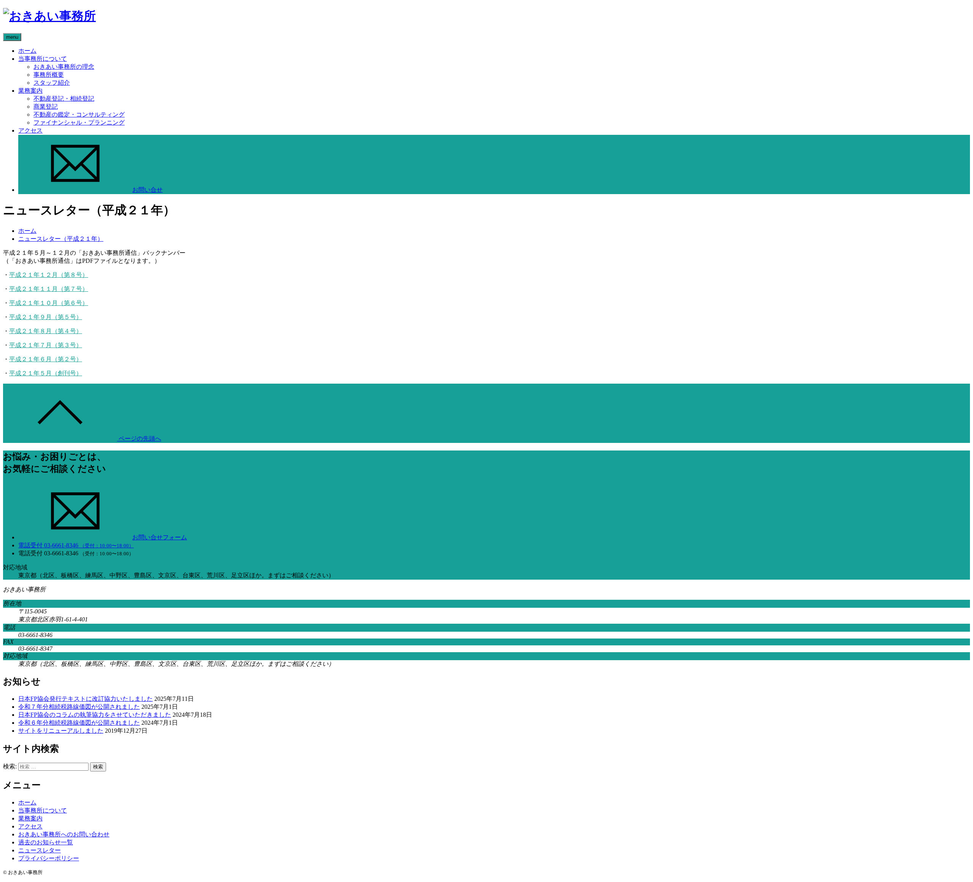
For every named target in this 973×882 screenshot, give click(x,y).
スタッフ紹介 (51, 82)
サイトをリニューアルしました (60, 730)
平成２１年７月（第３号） (45, 345)
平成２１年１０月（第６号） (48, 303)
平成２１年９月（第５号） (45, 317)
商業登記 (45, 106)
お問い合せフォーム (159, 537)
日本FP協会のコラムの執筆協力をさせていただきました (94, 714)
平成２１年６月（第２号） (45, 359)
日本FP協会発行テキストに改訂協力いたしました (85, 698)
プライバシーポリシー (48, 858)
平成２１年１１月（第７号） (48, 289)
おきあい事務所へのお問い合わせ (63, 834)
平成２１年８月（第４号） (45, 331)
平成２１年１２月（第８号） (48, 275)
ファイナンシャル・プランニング (79, 122)
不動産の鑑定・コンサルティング (79, 114)
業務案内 (30, 90)
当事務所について (42, 58)
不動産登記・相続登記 (63, 98)
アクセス (30, 130)
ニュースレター (39, 850)
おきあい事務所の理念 (63, 66)
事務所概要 (48, 74)
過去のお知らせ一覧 (45, 842)
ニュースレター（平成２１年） (60, 239)
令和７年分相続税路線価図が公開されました (79, 706)
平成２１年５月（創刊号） (45, 373)
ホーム (27, 50)
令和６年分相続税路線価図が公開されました (79, 722)
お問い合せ (147, 190)
